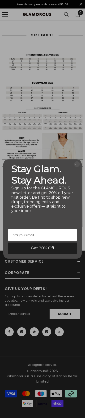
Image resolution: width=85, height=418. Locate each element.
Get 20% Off (42, 248)
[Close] (77, 164)
